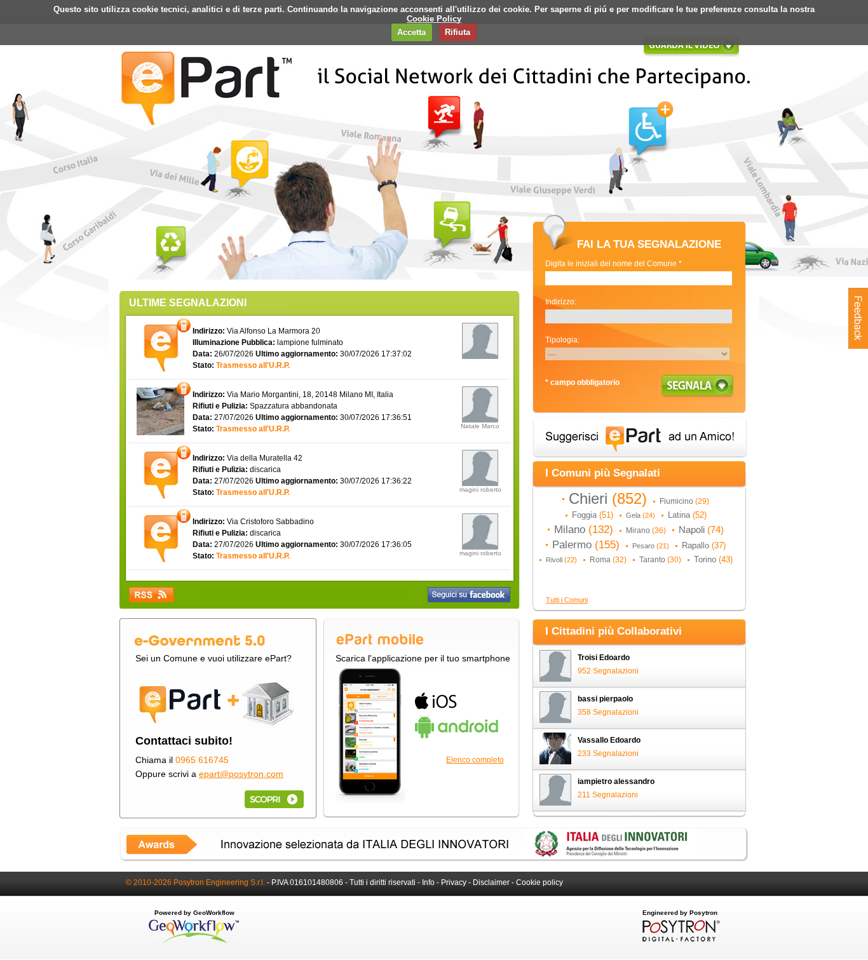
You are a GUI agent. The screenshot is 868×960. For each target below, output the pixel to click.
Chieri (608, 499)
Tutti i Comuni (567, 600)
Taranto (660, 559)
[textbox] (638, 278)
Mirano (646, 530)
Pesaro (650, 546)
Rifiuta (457, 32)
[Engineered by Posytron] (679, 939)
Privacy (453, 882)
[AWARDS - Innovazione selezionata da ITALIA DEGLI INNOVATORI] (434, 859)
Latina (687, 515)
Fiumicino (684, 501)
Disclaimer (491, 882)
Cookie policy (539, 882)
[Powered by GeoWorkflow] (194, 942)
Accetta (411, 32)
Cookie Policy (434, 19)
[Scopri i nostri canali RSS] (151, 594)
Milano (583, 529)
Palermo (586, 544)
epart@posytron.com (241, 774)
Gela (640, 515)
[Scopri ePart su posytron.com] (272, 799)
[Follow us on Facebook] (469, 594)
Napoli (701, 530)
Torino (713, 559)
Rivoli (561, 560)
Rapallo (704, 545)
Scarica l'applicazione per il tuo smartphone (423, 658)
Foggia (592, 515)
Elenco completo (475, 759)
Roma (608, 559)
